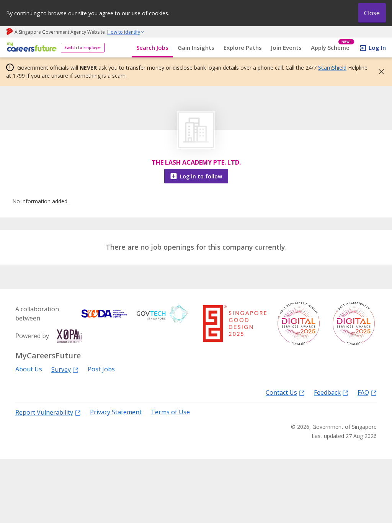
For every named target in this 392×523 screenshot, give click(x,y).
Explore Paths (243, 47)
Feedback (327, 392)
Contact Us (281, 392)
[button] (379, 71)
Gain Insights (196, 47)
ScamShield (332, 67)
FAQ (363, 392)
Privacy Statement (116, 412)
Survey (61, 369)
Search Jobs (152, 47)
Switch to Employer (82, 47)
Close (372, 13)
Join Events (286, 47)
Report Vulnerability (44, 412)
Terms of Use (170, 412)
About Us (28, 369)
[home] (30, 47)
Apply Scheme (331, 47)
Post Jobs (101, 369)
